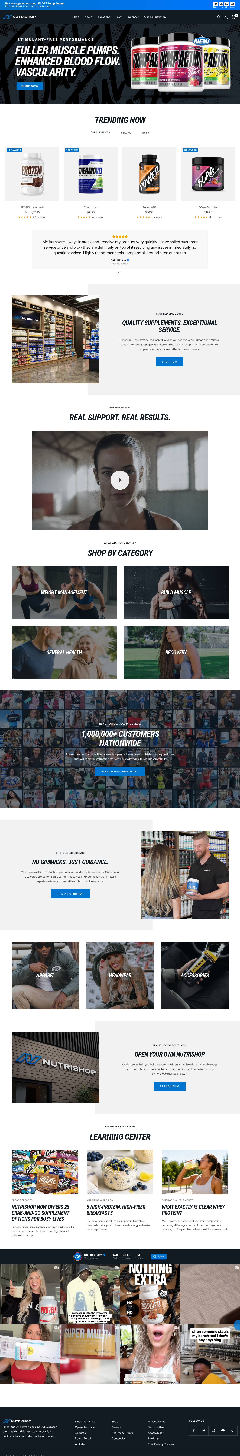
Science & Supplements (177, 1194)
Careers (116, 1421)
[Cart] (234, 17)
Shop (76, 17)
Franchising (169, 1080)
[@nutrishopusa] (77, 1251)
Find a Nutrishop (70, 888)
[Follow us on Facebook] (194, 1425)
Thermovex (91, 207)
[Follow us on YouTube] (223, 1425)
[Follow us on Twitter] (203, 1425)
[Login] (226, 17)
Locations (104, 17)
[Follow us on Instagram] (213, 1425)
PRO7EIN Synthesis (32, 207)
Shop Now (169, 356)
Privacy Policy (156, 1416)
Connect (133, 17)
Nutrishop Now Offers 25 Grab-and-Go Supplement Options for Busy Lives (40, 1207)
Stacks (126, 132)
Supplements (100, 132)
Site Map (153, 1433)
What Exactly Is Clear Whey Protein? (193, 1204)
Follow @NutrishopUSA (120, 766)
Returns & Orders (122, 1427)
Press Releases (22, 1194)
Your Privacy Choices (161, 1438)
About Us (80, 1427)
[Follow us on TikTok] (232, 1425)
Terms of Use (156, 1421)
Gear (145, 133)
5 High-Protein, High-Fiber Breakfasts (116, 1204)
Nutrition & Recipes (100, 1194)
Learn (119, 17)
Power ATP (149, 207)
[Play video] (120, 475)
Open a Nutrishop (155, 17)
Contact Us (118, 1433)
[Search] (218, 17)
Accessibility (155, 1427)
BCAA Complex (208, 207)
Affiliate (80, 1438)
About (88, 17)
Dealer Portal (83, 1433)
